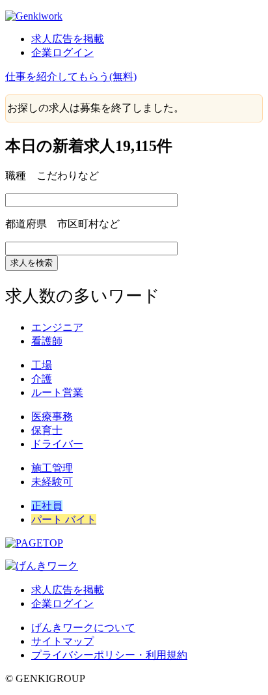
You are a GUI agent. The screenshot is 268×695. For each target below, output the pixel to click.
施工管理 (52, 468)
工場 (41, 365)
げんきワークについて (83, 627)
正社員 (46, 505)
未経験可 (52, 481)
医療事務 (52, 416)
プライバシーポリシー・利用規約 (109, 654)
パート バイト (63, 519)
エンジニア (57, 327)
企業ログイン (62, 52)
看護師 (46, 341)
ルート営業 (57, 392)
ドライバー (57, 443)
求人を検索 (31, 263)
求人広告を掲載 (67, 38)
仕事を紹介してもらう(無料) (71, 76)
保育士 (46, 430)
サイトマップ (62, 641)
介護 (41, 378)
